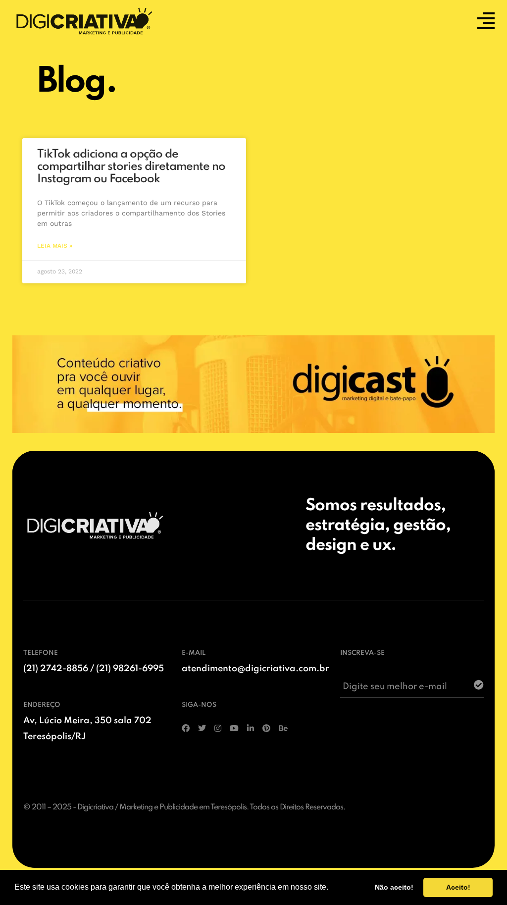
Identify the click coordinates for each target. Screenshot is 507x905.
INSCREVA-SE (362, 653)
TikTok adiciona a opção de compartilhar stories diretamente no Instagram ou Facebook (131, 167)
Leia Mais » (54, 245)
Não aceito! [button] (394, 887)
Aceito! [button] (458, 887)
